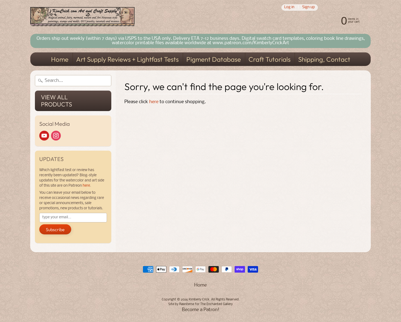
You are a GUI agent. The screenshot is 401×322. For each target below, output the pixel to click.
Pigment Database (213, 59)
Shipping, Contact (324, 59)
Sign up (308, 7)
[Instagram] (56, 136)
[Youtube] (44, 136)
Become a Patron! (200, 309)
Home (59, 59)
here (86, 186)
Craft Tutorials (270, 59)
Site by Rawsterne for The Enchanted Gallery (200, 304)
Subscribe (55, 229)
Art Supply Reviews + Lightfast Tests (127, 59)
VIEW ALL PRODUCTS (56, 100)
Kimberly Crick (199, 299)
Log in (289, 7)
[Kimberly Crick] (82, 17)
